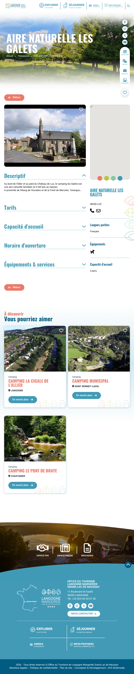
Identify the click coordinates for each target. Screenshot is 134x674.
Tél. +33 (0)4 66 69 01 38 (81, 599)
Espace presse (65, 555)
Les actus (125, 55)
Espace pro (43, 555)
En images (125, 83)
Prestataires (23, 56)
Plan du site (66, 668)
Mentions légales (18, 668)
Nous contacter (82, 614)
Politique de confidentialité (44, 668)
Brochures (87, 555)
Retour (16, 97)
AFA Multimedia (116, 668)
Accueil (9, 56)
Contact (125, 74)
